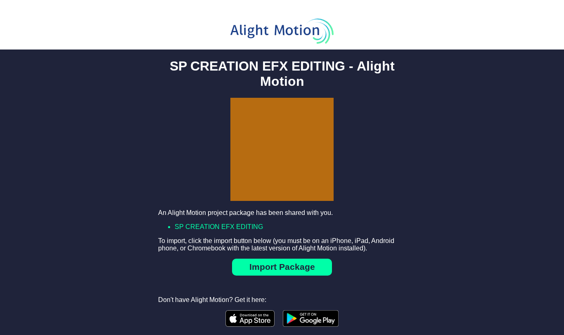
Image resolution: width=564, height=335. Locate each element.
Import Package (282, 266)
